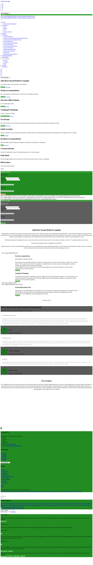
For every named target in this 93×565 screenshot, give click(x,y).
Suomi (41, 503)
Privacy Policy (78, 491)
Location (4, 65)
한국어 (59, 505)
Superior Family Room (8, 47)
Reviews (4, 33)
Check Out (3, 179)
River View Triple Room (8, 44)
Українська (50, 505)
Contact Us (4, 66)
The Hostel (4, 25)
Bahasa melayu (68, 503)
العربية (37, 503)
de (2, 4)
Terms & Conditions (7, 31)
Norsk (31, 505)
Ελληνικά (29, 503)
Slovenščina (12, 507)
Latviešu (54, 503)
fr (2, 9)
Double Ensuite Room (8, 36)
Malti (74, 503)
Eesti (34, 503)
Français (4, 458)
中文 (23, 507)
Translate (12, 512)
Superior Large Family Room (9, 49)
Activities (5, 60)
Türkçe (42, 505)
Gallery (11, 116)
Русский (78, 505)
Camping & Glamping (7, 55)
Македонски (60, 503)
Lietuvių (49, 503)
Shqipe (7, 507)
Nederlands (37, 505)
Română (83, 505)
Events (4, 63)
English (4, 455)
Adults (2, 181)
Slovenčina (19, 507)
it (2, 10)
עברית (23, 505)
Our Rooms (5, 35)
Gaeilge (45, 503)
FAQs (4, 30)
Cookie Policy (56, 491)
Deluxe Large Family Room (9, 50)
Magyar (5, 505)
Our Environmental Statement (10, 23)
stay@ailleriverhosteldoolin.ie (13, 446)
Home (3, 22)
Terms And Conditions (67, 491)
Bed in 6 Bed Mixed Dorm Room (10, 54)
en (2, 6)
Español (4, 456)
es (2, 7)
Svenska (88, 505)
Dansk (25, 503)
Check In (3, 178)
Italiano (4, 459)
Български (79, 503)
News (4, 27)
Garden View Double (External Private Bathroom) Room (15, 38)
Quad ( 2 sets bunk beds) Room (10, 46)
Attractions (5, 62)
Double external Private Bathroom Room (12, 39)
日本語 (55, 505)
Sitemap (49, 491)
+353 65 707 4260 (5, 1)
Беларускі (84, 503)
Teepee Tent (6, 52)
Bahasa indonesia (17, 505)
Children (3, 188)
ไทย (45, 505)
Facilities (5, 28)
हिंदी (1, 505)
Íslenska (27, 505)
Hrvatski (9, 505)
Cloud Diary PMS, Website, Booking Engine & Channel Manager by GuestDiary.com (23, 491)
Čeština (90, 503)
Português (64, 505)
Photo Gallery (5, 57)
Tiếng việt (73, 505)
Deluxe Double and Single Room (10, 43)
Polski (68, 505)
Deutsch (4, 453)
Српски (3, 507)
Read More (17, 270)
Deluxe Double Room (8, 41)
